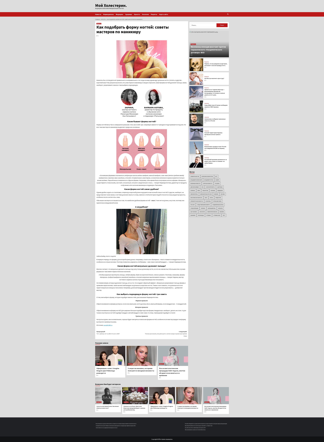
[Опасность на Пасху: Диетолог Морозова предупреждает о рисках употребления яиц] (135, 395)
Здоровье (128, 14)
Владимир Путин (208, 179)
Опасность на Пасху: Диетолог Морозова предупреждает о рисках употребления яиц (134, 408)
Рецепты (154, 14)
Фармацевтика (108, 14)
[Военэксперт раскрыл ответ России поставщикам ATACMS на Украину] (196, 147)
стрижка (208, 215)
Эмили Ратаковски (212, 211)
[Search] (228, 14)
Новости (98, 14)
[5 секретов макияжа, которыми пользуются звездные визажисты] (142, 356)
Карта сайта (163, 14)
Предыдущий (108, 333)
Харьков (220, 208)
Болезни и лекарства (207, 176)
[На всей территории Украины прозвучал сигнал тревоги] (196, 134)
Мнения (216, 194)
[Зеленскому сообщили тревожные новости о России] (196, 120)
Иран (198, 190)
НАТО (206, 197)
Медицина (119, 14)
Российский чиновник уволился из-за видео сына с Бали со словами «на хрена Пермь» (215, 161)
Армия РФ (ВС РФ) (195, 176)
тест (224, 215)
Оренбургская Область (197, 201)
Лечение (213, 190)
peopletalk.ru (108, 325)
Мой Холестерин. (111, 5)
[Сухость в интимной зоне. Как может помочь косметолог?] (108, 395)
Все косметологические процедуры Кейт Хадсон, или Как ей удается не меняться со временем (215, 408)
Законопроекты (210, 187)
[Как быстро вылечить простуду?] (196, 78)
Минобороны (194, 194)
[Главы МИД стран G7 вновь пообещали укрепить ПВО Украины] (196, 106)
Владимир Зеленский (196, 179)
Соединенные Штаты (218, 204)
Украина (203, 208)
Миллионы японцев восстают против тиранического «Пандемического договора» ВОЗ (208, 50)
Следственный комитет (203, 204)
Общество (218, 197)
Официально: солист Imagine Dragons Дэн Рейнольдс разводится (107, 370)
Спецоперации (194, 208)
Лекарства (205, 190)
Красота (137, 14)
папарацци (201, 215)
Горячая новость (207, 183)
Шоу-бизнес (194, 211)
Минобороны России (206, 194)
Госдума (217, 183)
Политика (208, 201)
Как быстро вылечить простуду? (214, 78)
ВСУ (216, 176)
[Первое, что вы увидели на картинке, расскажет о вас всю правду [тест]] (196, 64)
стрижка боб (216, 215)
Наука (211, 197)
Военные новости (195, 183)
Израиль (193, 190)
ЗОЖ (202, 187)
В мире (217, 179)
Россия (193, 204)
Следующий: (166, 334)
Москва (223, 194)
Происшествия (217, 201)
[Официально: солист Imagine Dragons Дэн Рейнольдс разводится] (110, 356)
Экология (145, 14)
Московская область (196, 197)
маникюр (193, 215)
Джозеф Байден (195, 187)
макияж (222, 211)
